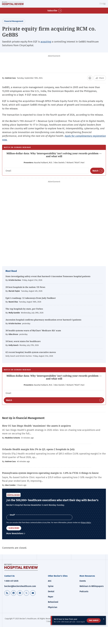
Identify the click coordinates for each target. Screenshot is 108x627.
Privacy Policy (86, 523)
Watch (95, 171)
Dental (51, 591)
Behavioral (53, 602)
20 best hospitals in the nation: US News (25, 287)
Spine (50, 586)
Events (83, 581)
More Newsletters (14, 533)
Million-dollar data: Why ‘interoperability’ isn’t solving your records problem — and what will (54, 155)
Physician (52, 607)
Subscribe (52, 10)
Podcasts (84, 591)
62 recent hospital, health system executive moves (31, 352)
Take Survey (94, 620)
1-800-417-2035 (11, 581)
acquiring (46, 41)
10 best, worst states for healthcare (23, 341)
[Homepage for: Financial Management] (13, 4)
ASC (49, 581)
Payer (50, 596)
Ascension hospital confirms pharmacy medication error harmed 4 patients (43, 319)
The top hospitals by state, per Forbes (24, 308)
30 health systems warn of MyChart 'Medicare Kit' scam (33, 330)
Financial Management (13, 21)
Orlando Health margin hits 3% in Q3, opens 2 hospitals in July (38, 449)
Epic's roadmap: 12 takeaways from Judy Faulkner (31, 298)
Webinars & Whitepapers (92, 586)
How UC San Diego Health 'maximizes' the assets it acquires (37, 425)
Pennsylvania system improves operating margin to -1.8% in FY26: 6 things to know (50, 472)
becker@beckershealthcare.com (20, 586)
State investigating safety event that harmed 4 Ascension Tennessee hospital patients (48, 276)
